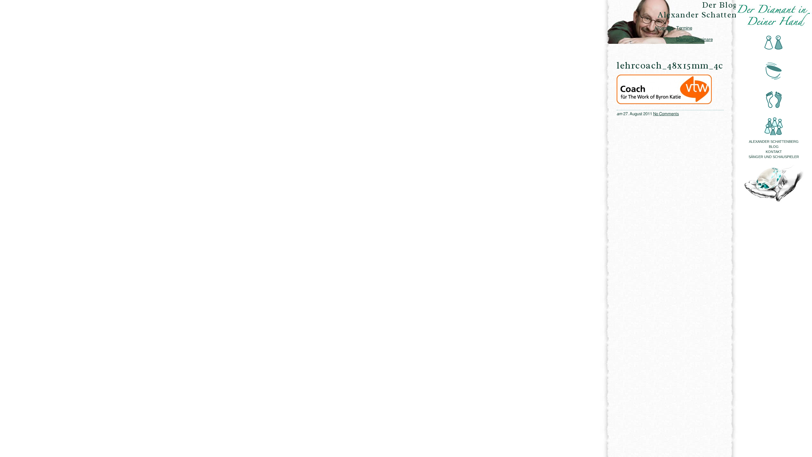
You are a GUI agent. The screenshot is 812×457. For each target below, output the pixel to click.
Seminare (773, 122)
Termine (684, 28)
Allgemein (663, 28)
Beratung (773, 43)
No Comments (666, 114)
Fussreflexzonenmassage (773, 96)
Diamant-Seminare (694, 39)
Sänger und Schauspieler (774, 157)
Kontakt (774, 152)
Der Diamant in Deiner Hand (774, 15)
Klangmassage (773, 69)
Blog (774, 147)
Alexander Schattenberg (774, 141)
